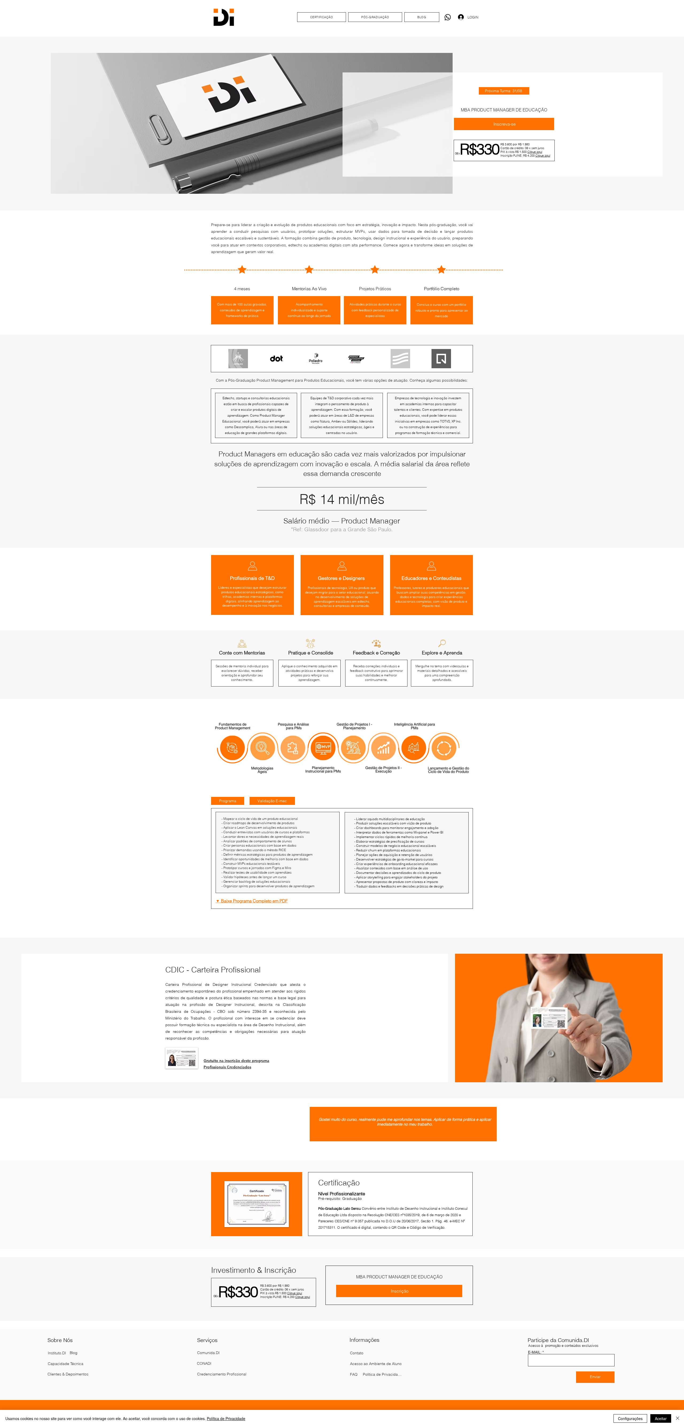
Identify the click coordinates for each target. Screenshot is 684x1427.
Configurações (630, 1418)
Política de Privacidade (226, 1418)
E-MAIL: (534, 1352)
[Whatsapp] (448, 17)
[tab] (227, 801)
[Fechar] (677, 1418)
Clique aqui (534, 152)
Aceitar (661, 1418)
